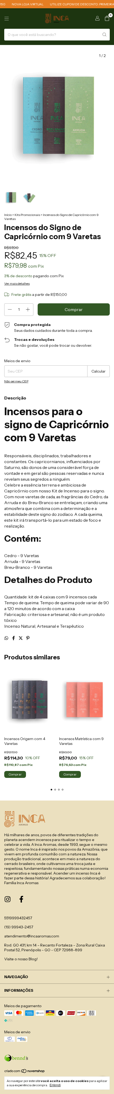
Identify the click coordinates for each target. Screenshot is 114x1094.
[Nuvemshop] (24, 1072)
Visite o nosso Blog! (21, 959)
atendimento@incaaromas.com (31, 936)
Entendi (55, 1085)
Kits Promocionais (27, 215)
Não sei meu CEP (16, 381)
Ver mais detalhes (17, 283)
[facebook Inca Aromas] (21, 899)
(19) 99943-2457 (18, 927)
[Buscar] (104, 34)
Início (8, 215)
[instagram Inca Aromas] (7, 899)
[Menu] (6, 18)
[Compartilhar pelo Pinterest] (28, 638)
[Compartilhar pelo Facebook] (13, 638)
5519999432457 (18, 918)
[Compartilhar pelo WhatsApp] (6, 638)
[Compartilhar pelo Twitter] (21, 638)
